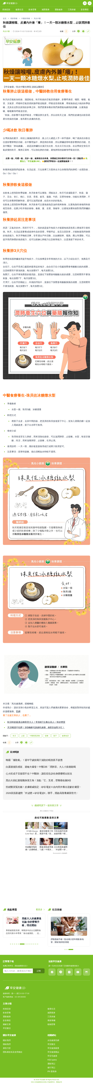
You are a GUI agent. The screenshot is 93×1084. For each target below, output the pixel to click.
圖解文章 (7, 1024)
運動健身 (58, 9)
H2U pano (52, 1060)
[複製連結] (88, 31)
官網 (18, 711)
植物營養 (51, 1024)
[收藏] (66, 31)
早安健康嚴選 (53, 1048)
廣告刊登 (7, 1048)
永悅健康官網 (53, 1040)
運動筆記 (51, 1063)
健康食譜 (65, 736)
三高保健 (72, 9)
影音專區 (85, 9)
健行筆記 (51, 1067)
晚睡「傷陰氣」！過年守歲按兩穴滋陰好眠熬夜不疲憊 (34, 760)
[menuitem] (6, 9)
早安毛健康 (52, 1056)
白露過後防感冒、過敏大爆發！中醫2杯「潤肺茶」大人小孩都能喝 (41, 766)
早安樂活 (7, 1028)
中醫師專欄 (25, 18)
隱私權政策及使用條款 (12, 1052)
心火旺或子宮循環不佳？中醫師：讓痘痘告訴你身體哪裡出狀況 (39, 773)
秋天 (14, 736)
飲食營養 (32, 9)
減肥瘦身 (45, 9)
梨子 (55, 736)
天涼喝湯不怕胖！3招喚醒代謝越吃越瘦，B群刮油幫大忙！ (36, 727)
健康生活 (19, 9)
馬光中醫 (37, 18)
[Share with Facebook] (83, 31)
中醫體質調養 (35, 736)
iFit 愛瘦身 (52, 1071)
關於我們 (7, 1040)
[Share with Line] (78, 31)
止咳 (23, 736)
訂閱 (39, 971)
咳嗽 (46, 736)
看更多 (39, 909)
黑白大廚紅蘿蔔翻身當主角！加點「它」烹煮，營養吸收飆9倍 (38, 780)
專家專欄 (13, 18)
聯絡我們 (7, 1044)
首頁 (4, 18)
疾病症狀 (6, 9)
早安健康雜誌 (53, 1052)
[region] (46, 160)
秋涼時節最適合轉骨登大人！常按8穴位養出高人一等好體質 (36, 722)
